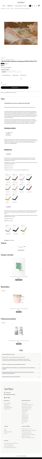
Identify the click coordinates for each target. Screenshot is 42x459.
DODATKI (11, 8)
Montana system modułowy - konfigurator (29, 430)
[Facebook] (5, 398)
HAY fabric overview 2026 (26, 431)
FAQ (22, 423)
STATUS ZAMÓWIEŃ (7, 403)
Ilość (1, 82)
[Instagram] (7, 398)
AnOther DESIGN (3, 8)
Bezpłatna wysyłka (25, 410)
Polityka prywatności (25, 414)
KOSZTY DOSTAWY (25, 420)
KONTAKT (5, 433)
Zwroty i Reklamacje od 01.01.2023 (27, 404)
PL (21, 5)
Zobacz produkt (18, 279)
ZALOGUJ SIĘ (6, 404)
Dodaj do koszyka (14, 87)
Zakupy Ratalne (24, 411)
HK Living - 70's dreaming (8, 444)
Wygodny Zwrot (24, 403)
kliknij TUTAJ (13, 143)
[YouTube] (9, 398)
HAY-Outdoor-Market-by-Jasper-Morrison (11, 443)
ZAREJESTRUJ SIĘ (7, 406)
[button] (30, 6)
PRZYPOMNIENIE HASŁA (8, 407)
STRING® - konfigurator (26, 436)
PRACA (5, 430)
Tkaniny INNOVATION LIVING (26, 433)
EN (23, 5)
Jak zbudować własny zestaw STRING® (28, 434)
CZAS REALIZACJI (25, 416)
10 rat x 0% (23, 413)
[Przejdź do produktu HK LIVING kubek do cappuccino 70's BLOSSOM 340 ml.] (19, 299)
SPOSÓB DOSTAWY (25, 417)
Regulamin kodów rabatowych (27, 407)
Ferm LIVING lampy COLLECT (9, 446)
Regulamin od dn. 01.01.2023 (26, 406)
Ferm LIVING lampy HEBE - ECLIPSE (10, 447)
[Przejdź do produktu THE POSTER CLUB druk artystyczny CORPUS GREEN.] (19, 267)
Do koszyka (18, 311)
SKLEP (8, 8)
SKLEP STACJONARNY (8, 431)
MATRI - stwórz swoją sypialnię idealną (28, 437)
